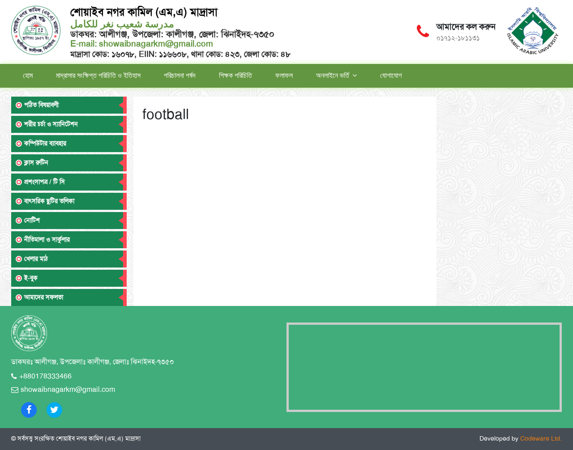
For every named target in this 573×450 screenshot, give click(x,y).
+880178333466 (45, 376)
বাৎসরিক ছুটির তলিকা (49, 201)
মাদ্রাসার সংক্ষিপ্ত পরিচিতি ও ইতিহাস (98, 75)
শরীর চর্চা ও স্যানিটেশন (51, 124)
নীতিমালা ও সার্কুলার (47, 239)
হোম (28, 75)
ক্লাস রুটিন (36, 162)
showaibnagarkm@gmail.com (155, 43)
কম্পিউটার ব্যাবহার (45, 143)
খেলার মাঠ (36, 259)
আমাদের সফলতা (43, 297)
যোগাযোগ (391, 75)
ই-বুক (31, 278)
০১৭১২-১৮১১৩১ (458, 38)
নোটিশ (32, 220)
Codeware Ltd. (541, 438)
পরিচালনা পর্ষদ (180, 75)
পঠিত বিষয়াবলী (41, 105)
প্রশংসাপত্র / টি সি (44, 182)
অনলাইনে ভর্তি (332, 75)
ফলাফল (284, 75)
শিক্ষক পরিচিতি (235, 75)
